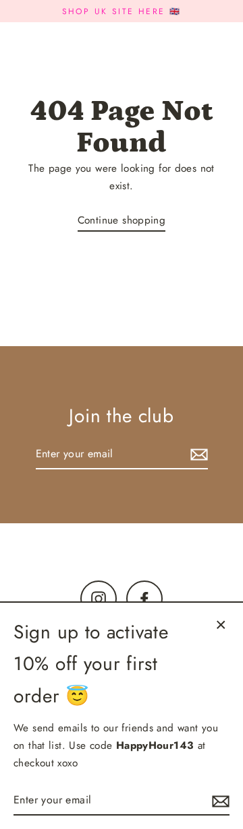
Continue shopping (122, 220)
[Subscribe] (197, 454)
